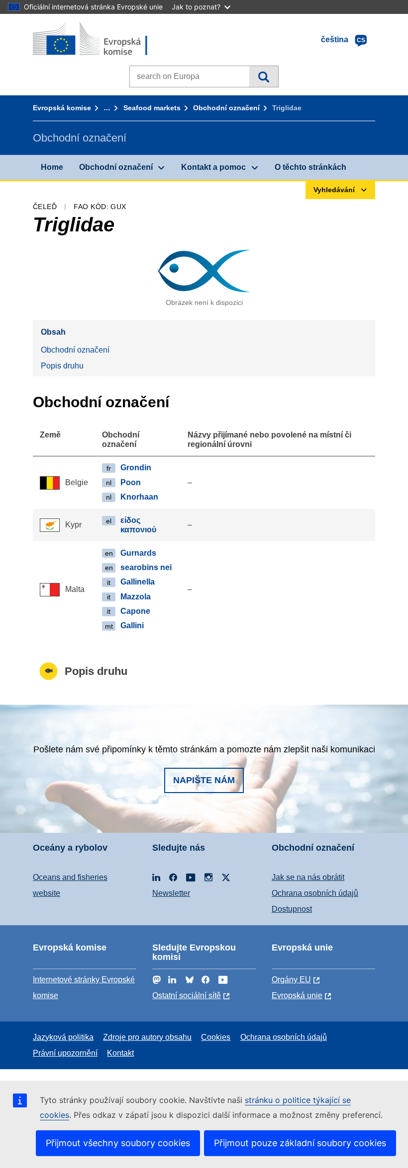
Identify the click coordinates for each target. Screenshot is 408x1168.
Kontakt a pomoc (213, 167)
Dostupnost (292, 909)
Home (52, 167)
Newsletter (171, 893)
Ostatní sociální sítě (186, 995)
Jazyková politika (63, 1037)
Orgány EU (291, 979)
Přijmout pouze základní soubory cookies (300, 1143)
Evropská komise (62, 108)
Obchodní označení (226, 108)
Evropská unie (297, 995)
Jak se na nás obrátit (308, 877)
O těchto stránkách (310, 167)
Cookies (215, 1037)
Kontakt (120, 1053)
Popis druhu (62, 366)
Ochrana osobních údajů (315, 893)
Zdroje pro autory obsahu (147, 1037)
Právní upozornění (65, 1053)
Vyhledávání (263, 76)
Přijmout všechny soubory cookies (118, 1143)
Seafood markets (152, 108)
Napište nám (204, 780)
